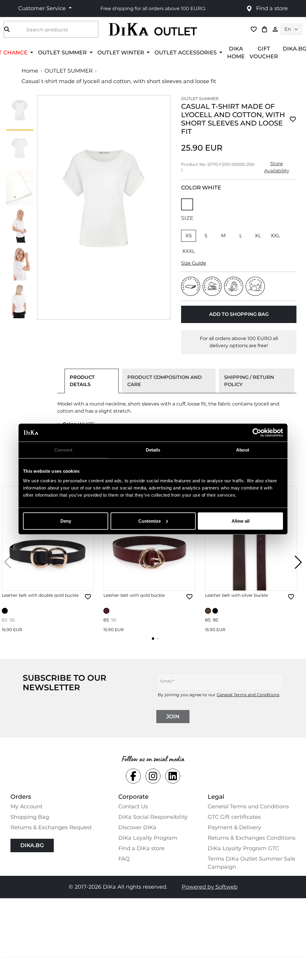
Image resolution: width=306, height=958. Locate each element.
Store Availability (276, 167)
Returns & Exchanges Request (51, 827)
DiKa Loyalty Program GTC (243, 848)
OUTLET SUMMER (69, 71)
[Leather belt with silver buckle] (251, 538)
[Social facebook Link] (133, 776)
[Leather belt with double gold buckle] (48, 538)
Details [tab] (153, 449)
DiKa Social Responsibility (153, 817)
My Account (26, 806)
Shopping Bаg (29, 817)
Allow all (241, 520)
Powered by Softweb (210, 887)
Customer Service (42, 8)
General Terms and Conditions (248, 694)
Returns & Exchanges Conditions (252, 838)
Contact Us (133, 806)
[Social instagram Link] (153, 776)
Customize (149, 520)
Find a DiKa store (141, 848)
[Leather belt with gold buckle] (149, 538)
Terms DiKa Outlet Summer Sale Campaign (251, 863)
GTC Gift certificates (234, 817)
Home (30, 71)
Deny (65, 520)
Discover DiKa (137, 827)
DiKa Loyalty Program (147, 838)
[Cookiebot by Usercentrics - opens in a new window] (257, 432)
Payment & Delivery (234, 827)
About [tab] (242, 449)
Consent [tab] (63, 449)
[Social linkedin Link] (172, 776)
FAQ (124, 859)
